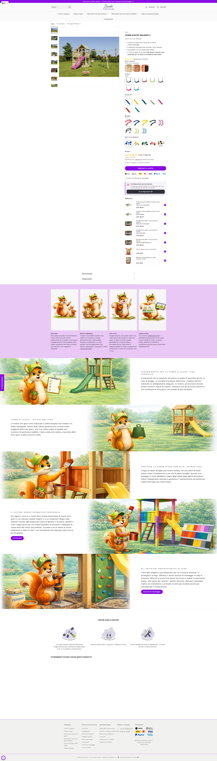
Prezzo (127, 151)
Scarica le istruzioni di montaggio (137, 178)
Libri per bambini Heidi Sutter (71, 744)
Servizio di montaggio (152, 592)
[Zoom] (89, 57)
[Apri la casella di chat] (3, 758)
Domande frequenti (87, 734)
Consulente (85, 742)
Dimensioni (87, 279)
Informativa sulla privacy (107, 728)
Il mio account (86, 747)
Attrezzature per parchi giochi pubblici (71, 739)
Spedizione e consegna (107, 739)
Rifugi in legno (68, 731)
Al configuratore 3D (146, 191)
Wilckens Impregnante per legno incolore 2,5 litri (146, 258)
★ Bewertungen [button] (2, 382)
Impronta (102, 736)
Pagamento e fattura (106, 742)
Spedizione (138, 159)
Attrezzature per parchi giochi (71, 735)
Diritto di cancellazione (107, 734)
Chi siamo (85, 728)
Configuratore (86, 731)
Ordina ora (128, 198)
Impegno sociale (87, 736)
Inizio (126, 32)
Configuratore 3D (153, 335)
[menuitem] (64, 13)
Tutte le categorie (69, 728)
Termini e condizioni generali (108, 731)
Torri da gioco (61, 23)
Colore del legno (69, 748)
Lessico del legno (86, 348)
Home (52, 23)
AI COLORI (17, 538)
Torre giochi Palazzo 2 (73, 23)
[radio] (129, 68)
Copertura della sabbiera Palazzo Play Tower (148, 202)
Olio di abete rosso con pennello (146, 249)
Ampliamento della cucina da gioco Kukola (146, 221)
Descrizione (87, 274)
